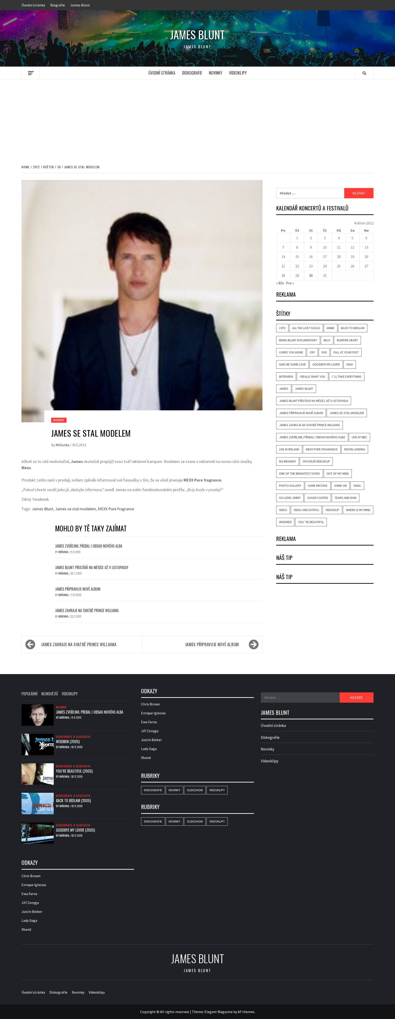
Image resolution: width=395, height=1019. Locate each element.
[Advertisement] (197, 117)
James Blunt (80, 5)
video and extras (306, 510)
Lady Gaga (29, 920)
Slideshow (83, 736)
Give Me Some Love (292, 364)
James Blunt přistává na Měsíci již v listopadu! (91, 567)
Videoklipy (238, 73)
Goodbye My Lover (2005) (75, 830)
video (283, 510)
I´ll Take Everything (346, 376)
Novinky (215, 73)
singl (357, 486)
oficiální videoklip (316, 461)
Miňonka (63, 445)
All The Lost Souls (306, 328)
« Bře (280, 283)
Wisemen (285, 522)
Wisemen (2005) (68, 741)
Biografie (57, 5)
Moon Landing (354, 449)
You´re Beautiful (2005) (74, 771)
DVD (324, 352)
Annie (330, 328)
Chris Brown (30, 876)
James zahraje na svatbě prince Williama (87, 610)
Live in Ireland (289, 449)
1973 (282, 328)
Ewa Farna (29, 893)
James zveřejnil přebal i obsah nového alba (88, 546)
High (350, 364)
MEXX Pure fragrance (116, 508)
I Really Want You (312, 376)
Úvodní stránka (33, 5)
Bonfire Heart (347, 340)
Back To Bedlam (352, 328)
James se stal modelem (75, 508)
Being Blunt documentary (298, 340)
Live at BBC (359, 437)
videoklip (332, 510)
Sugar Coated (317, 498)
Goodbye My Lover (326, 364)
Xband (26, 929)
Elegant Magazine (218, 1011)
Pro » (290, 283)
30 (311, 275)
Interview (286, 376)
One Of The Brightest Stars (299, 473)
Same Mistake (318, 486)
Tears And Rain (345, 498)
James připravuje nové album (77, 589)
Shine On (340, 486)
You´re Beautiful (311, 522)
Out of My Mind (338, 473)
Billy (327, 340)
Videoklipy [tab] (70, 693)
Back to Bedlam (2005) (73, 800)
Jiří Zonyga (30, 902)
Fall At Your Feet (346, 352)
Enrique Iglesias (33, 884)
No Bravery (287, 461)
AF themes (246, 1011)
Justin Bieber (31, 911)
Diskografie (192, 73)
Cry (312, 352)
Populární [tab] (29, 693)
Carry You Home (291, 352)
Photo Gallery (290, 486)
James (283, 389)
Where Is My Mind (358, 510)
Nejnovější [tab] (49, 693)
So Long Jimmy (290, 498)
